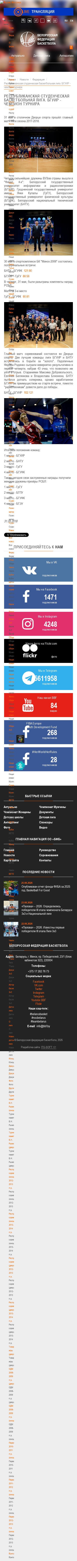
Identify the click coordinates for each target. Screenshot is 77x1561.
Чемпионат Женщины (17, 812)
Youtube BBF (38, 1000)
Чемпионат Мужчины (52, 807)
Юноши (12, 1058)
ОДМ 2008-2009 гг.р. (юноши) (12, 1413)
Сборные (13, 560)
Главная (12, 27)
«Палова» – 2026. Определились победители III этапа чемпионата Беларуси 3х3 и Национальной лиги (47, 909)
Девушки (12, 1066)
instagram (55, 21)
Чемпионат (13, 567)
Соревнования (48, 855)
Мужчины (13, 792)
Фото (11, 1081)
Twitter (38, 989)
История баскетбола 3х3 (14, 988)
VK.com (38, 985)
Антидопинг (67, 55)
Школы (12, 397)
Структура (13, 72)
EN (71, 20)
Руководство (47, 850)
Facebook (38, 981)
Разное (12, 611)
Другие (12, 1088)
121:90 (28, 270)
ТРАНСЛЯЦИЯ (38, 11)
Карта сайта (11, 860)
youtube (49, 21)
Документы (13, 146)
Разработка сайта (30, 1047)
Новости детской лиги (12, 1040)
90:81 (26, 296)
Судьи (11, 523)
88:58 (26, 276)
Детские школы (13, 817)
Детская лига (41, 55)
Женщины (13, 844)
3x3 (10, 933)
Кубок (11, 574)
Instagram (38, 992)
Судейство (13, 501)
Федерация (13, 552)
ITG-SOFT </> (48, 1047)
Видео (43, 827)
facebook (36, 21)
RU (66, 20)
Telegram (38, 996)
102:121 (28, 392)
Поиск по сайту (23, 21)
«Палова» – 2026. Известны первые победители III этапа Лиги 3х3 (43, 929)
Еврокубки (13, 604)
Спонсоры (46, 822)
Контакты (13, 124)
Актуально (17, 55)
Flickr (39, 1003)
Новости (13, 530)
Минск (11, 404)
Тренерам (13, 338)
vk (30, 21)
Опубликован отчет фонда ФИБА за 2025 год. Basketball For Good (46, 888)
